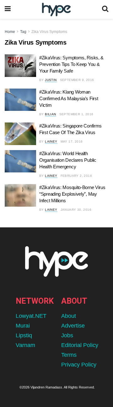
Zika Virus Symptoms (49, 32)
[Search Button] (105, 9)
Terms (69, 355)
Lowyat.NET (31, 316)
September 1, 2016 (76, 114)
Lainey (51, 141)
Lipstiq (24, 335)
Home (10, 32)
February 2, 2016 (76, 175)
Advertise (73, 326)
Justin (50, 80)
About (68, 316)
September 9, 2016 (77, 80)
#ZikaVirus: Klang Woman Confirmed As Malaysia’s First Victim (68, 98)
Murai (23, 326)
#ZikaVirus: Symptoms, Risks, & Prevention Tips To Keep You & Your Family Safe (71, 64)
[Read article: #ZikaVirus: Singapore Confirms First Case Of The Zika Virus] (20, 133)
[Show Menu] (8, 9)
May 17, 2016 (72, 141)
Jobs (67, 335)
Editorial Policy (79, 345)
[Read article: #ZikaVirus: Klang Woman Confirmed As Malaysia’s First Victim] (20, 100)
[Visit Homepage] (56, 10)
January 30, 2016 (76, 209)
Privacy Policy (78, 364)
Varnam (25, 345)
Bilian (50, 114)
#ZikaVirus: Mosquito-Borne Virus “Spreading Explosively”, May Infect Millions (72, 194)
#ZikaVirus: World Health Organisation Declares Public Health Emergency (67, 160)
